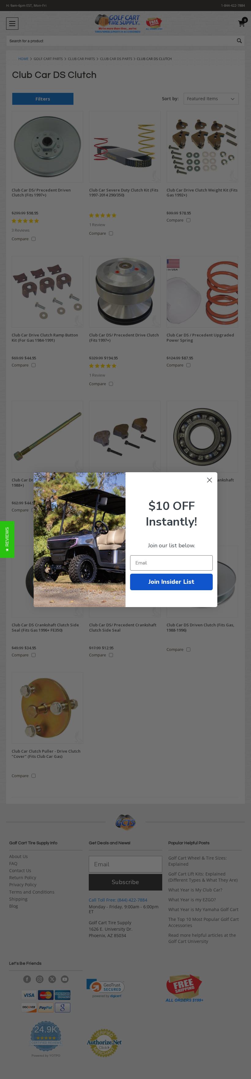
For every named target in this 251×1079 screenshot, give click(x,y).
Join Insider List (171, 582)
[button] (7, 539)
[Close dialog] (209, 480)
